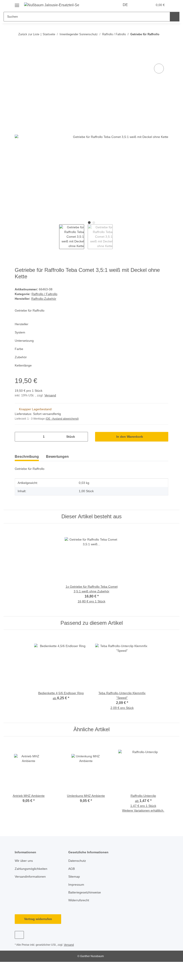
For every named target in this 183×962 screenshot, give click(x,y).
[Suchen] (174, 16)
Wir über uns (24, 860)
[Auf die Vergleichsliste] (159, 68)
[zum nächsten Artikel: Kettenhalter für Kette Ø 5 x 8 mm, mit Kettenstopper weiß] (163, 43)
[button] (140, 4)
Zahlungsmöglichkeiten (31, 868)
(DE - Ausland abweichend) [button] (62, 418)
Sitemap (74, 876)
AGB (71, 868)
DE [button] (125, 5)
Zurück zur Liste (28, 34)
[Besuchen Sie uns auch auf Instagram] (19, 935)
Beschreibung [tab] (27, 456)
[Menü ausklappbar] (17, 3)
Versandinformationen (30, 876)
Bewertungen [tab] (57, 456)
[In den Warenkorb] (18, 57)
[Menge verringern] (20, 436)
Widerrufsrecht (78, 900)
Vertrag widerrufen (38, 919)
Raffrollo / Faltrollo (44, 294)
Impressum (76, 884)
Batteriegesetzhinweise (84, 892)
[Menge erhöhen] (83, 436)
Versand (50, 395)
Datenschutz (77, 860)
